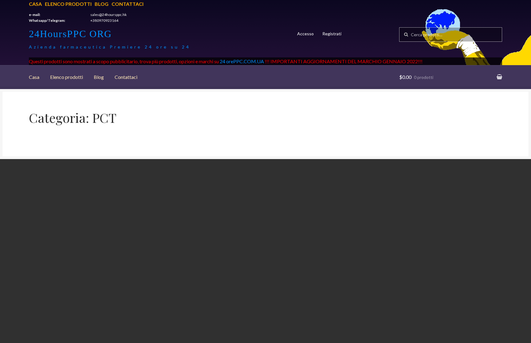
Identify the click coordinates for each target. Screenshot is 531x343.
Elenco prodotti (68, 4)
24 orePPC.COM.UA (242, 61)
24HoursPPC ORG (70, 33)
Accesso (305, 33)
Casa (35, 4)
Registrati (331, 33)
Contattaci (128, 4)
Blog (101, 4)
